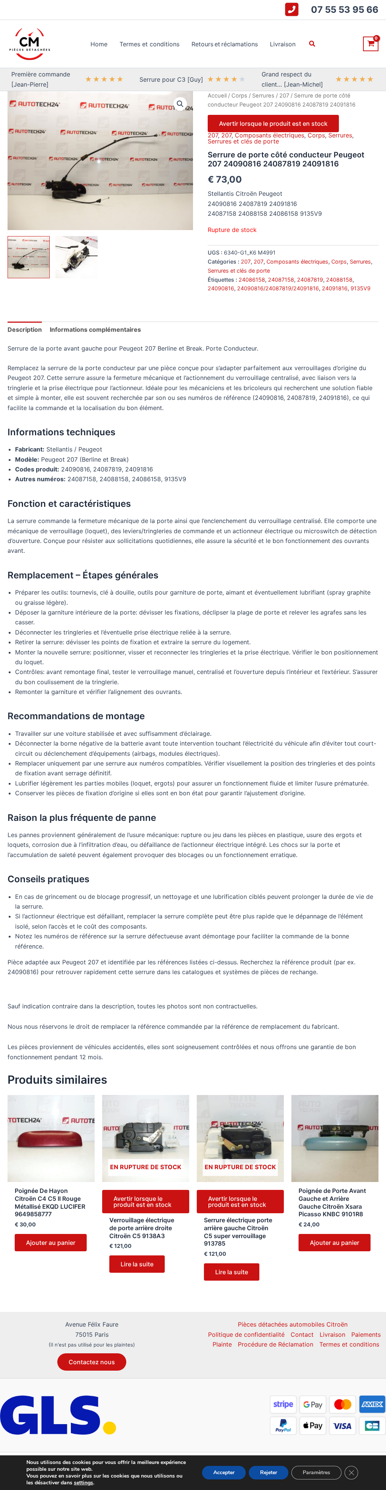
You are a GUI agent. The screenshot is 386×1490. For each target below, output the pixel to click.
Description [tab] (25, 329)
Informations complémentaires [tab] (95, 329)
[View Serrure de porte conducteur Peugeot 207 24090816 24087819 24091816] (29, 257)
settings (83, 1482)
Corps (239, 95)
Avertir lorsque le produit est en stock (273, 123)
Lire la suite (137, 1264)
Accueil (217, 95)
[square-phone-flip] (291, 9)
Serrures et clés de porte (243, 141)
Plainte (222, 1344)
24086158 (252, 279)
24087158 (281, 279)
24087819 (310, 279)
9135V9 (361, 288)
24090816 (221, 288)
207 (284, 95)
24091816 (335, 288)
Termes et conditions (349, 1344)
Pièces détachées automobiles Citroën (293, 1324)
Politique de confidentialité (246, 1334)
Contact (302, 1334)
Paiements (366, 1334)
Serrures (263, 95)
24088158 (339, 279)
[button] (312, 44)
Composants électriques (269, 135)
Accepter (223, 1472)
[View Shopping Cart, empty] (370, 44)
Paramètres (316, 1472)
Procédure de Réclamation (275, 1344)
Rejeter (268, 1472)
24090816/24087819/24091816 (278, 288)
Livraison (332, 1334)
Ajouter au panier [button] (50, 1242)
